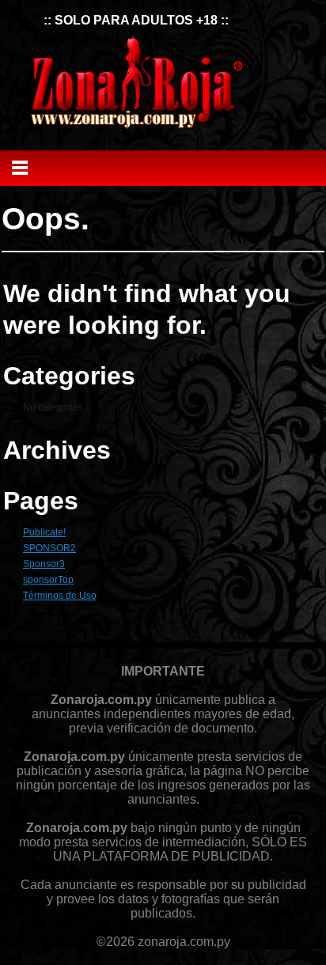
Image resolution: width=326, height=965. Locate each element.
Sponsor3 (44, 564)
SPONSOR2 (49, 548)
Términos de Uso (60, 595)
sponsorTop (48, 579)
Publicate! (44, 532)
